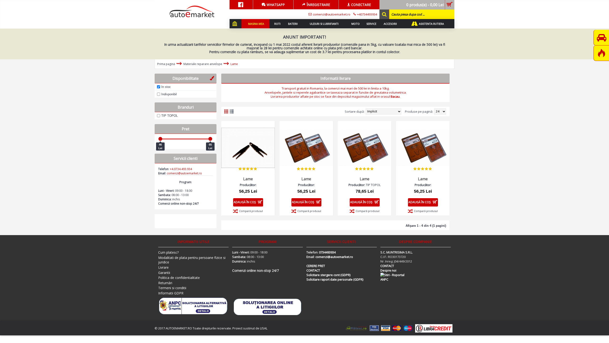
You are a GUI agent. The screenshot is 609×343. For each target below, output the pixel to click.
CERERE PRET (315, 266)
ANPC (384, 279)
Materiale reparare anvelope (202, 64)
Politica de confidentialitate (179, 277)
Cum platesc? (168, 252)
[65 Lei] (210, 139)
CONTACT (313, 270)
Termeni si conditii (172, 288)
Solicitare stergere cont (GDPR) (328, 275)
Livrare (163, 267)
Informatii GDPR (170, 293)
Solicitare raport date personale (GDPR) (334, 279)
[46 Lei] (160, 139)
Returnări (165, 283)
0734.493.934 (183, 169)
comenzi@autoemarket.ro (334, 257)
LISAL (263, 328)
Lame (234, 64)
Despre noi (388, 270)
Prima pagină (166, 64)
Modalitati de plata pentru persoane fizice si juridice (192, 260)
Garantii (164, 272)
